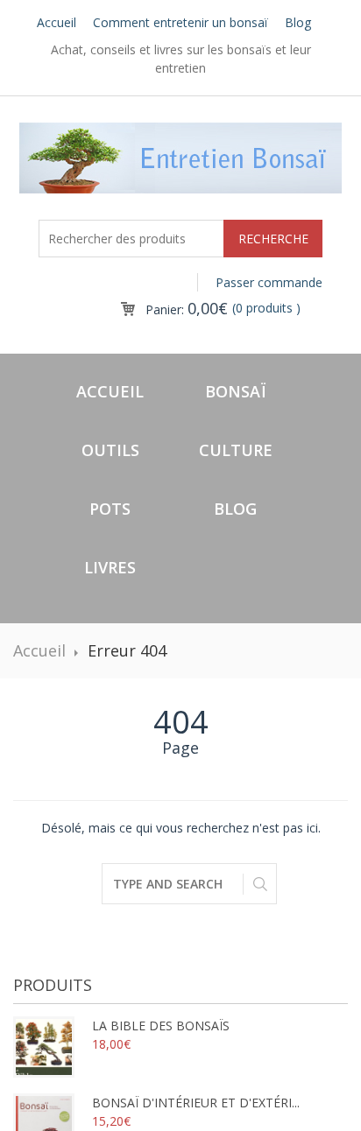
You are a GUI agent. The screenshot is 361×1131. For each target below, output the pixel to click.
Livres (110, 567)
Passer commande (269, 282)
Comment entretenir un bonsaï (180, 22)
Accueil (56, 22)
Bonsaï (235, 391)
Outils (110, 449)
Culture (236, 449)
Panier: (186, 309)
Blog (298, 22)
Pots (110, 508)
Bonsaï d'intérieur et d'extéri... (196, 1102)
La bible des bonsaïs (161, 1025)
